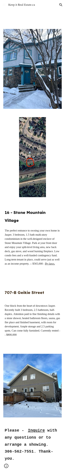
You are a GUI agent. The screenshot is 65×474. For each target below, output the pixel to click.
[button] (4, 4)
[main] (32, 215)
